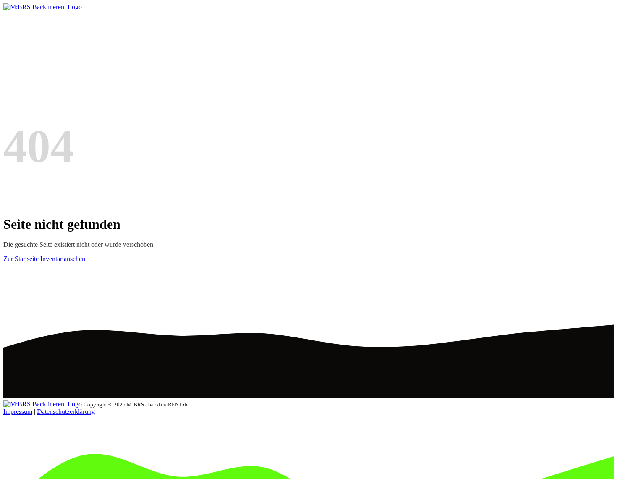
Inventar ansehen (62, 258)
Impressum (17, 411)
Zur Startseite (21, 258)
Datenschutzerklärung (66, 411)
